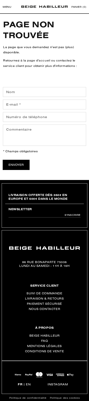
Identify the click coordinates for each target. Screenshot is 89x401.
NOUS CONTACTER (44, 309)
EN (28, 384)
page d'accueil (38, 60)
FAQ (44, 341)
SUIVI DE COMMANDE (44, 293)
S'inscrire (73, 214)
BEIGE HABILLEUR (44, 335)
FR (20, 384)
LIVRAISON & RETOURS (44, 298)
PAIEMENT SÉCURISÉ (44, 304)
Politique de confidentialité (28, 397)
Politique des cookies (65, 397)
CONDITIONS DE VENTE (44, 351)
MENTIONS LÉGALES (44, 346)
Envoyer (16, 165)
